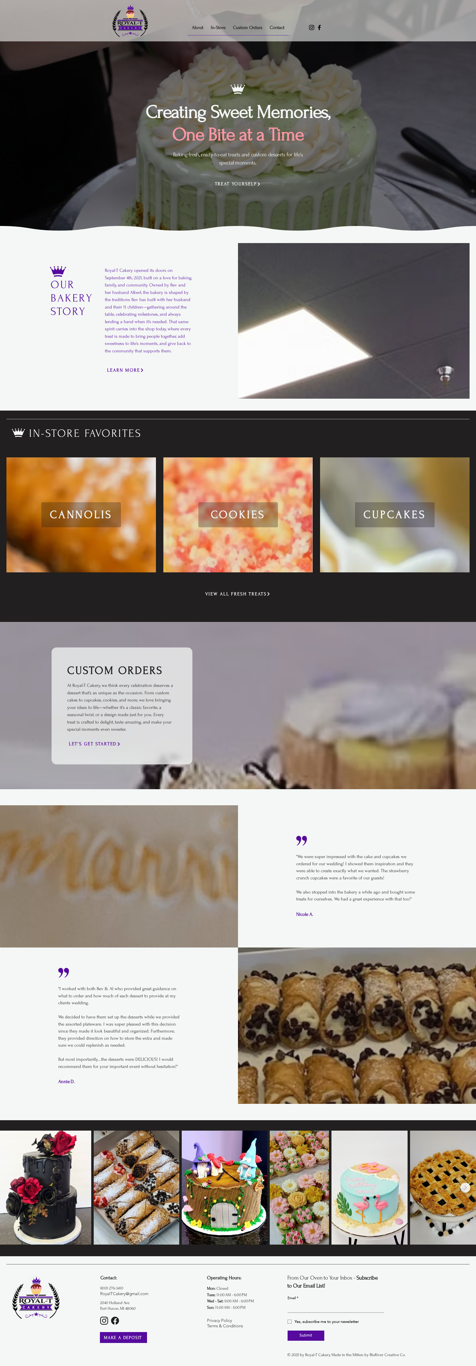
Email (293, 1298)
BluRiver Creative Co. (387, 1354)
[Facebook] (319, 27)
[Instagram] (311, 27)
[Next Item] (465, 1188)
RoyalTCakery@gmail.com (124, 1293)
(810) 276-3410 (111, 1288)
